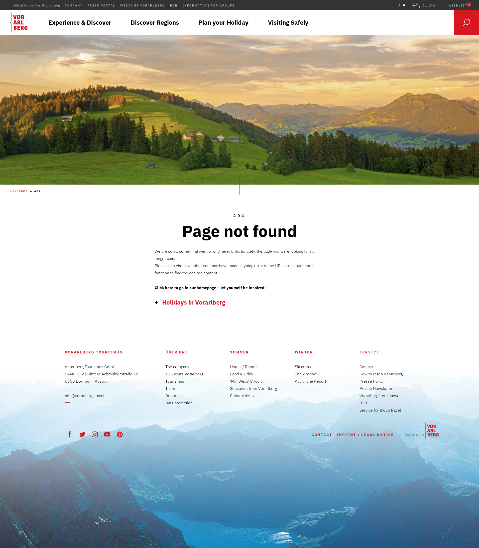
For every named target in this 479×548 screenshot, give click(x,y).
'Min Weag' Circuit (246, 381)
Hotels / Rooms (243, 366)
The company (177, 366)
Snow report (306, 373)
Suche (466, 22)
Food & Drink (241, 373)
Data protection (179, 402)
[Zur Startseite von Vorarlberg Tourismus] (19, 22)
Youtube (107, 434)
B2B (174, 5)
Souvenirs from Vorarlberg (253, 388)
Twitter (82, 434)
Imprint (172, 395)
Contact (366, 366)
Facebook (70, 434)
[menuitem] (80, 22)
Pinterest (120, 434)
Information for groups (209, 5)
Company (74, 5)
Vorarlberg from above (379, 395)
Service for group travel (380, 410)
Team (170, 388)
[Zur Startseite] (421, 430)
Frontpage (17, 191)
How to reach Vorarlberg (381, 373)
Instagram (95, 434)
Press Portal (101, 5)
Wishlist (459, 5)
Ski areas (303, 366)
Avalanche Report (310, 381)
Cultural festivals (244, 395)
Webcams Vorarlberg (142, 5)
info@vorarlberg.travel (84, 395)
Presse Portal (371, 381)
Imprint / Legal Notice (365, 435)
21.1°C (429, 5)
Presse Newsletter (375, 388)
